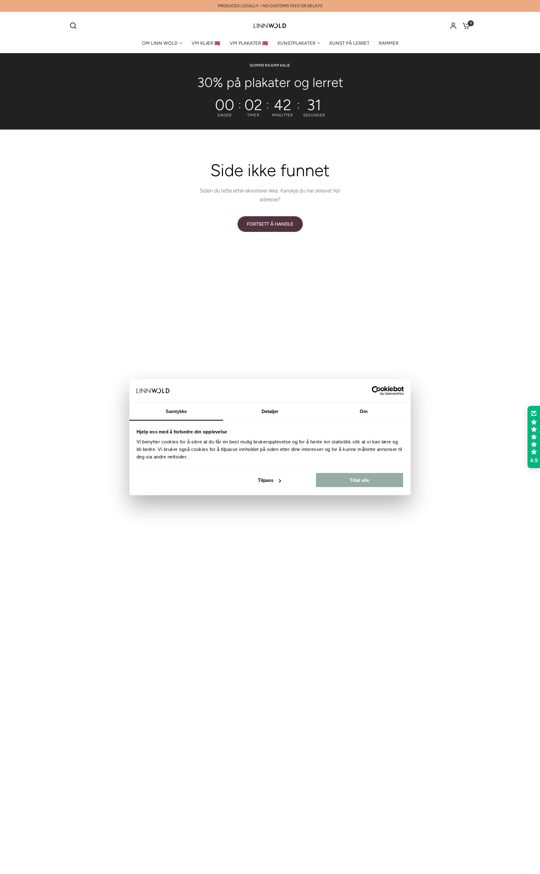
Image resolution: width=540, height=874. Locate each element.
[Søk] (74, 26)
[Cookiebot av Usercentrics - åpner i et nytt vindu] (376, 391)
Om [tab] (364, 411)
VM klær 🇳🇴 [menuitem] (206, 43)
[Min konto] (453, 25)
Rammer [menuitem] (388, 43)
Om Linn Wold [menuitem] (160, 43)
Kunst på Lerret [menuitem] (349, 43)
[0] (464, 25)
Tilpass (265, 480)
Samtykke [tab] (176, 411)
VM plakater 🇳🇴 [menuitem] (249, 43)
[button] (534, 437)
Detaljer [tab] (270, 411)
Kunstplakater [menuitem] (296, 43)
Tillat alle (359, 480)
